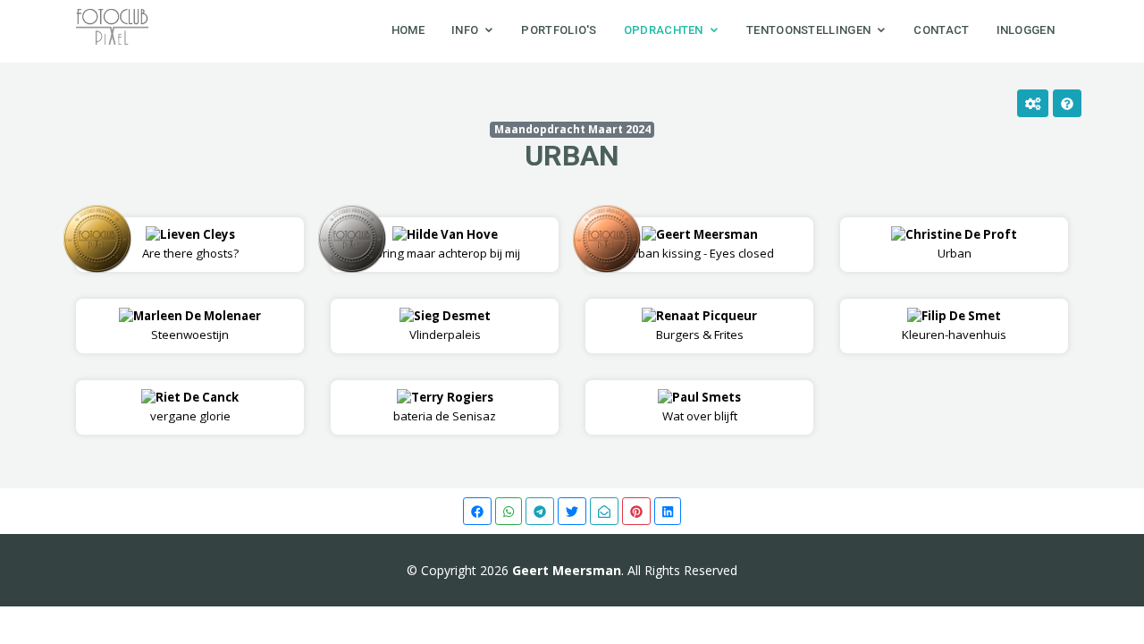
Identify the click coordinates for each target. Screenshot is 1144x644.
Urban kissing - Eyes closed (700, 243)
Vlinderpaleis (450, 325)
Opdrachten (663, 30)
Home (408, 30)
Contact (941, 30)
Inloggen (1026, 30)
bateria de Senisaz (444, 406)
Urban (572, 156)
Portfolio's (558, 30)
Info (464, 30)
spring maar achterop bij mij (444, 243)
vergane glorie (195, 406)
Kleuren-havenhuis (954, 325)
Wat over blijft (702, 406)
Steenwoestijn (197, 325)
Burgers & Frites (707, 325)
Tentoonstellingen (808, 30)
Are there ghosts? (190, 243)
